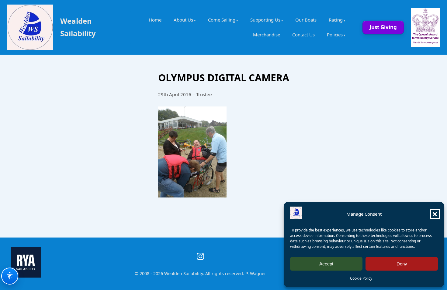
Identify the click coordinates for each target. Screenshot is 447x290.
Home (155, 20)
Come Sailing (221, 20)
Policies (335, 35)
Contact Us (303, 35)
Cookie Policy (361, 278)
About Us (183, 20)
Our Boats (306, 20)
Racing (336, 20)
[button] (435, 214)
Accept (326, 263)
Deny (402, 263)
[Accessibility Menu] (9, 276)
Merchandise (266, 35)
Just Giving (383, 27)
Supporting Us (265, 20)
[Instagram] (200, 256)
